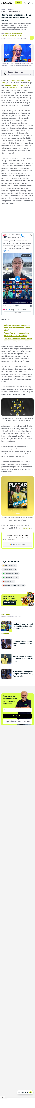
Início (3, 9)
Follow (24, 237)
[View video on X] (18, 279)
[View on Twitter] (31, 236)
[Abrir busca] (25, 3)
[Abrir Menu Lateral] (32, 3)
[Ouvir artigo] (5, 73)
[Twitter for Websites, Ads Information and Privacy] (31, 306)
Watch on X (26, 255)
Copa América (11, 9)
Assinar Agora (9, 603)
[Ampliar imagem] (17, 53)
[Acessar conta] (29, 3)
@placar (6, 251)
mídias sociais (26, 528)
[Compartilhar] (32, 38)
